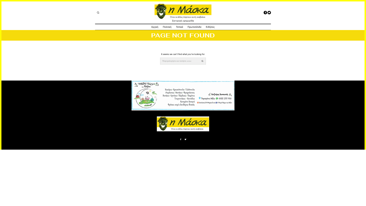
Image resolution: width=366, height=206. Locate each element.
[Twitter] (269, 12)
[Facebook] (265, 12)
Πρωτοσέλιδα (194, 27)
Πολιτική (167, 27)
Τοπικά (179, 27)
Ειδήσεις (210, 27)
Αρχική (154, 27)
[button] (202, 61)
